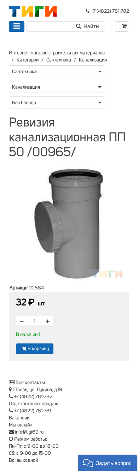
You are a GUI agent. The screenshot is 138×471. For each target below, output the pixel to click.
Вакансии (19, 418)
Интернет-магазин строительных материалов (57, 53)
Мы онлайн (20, 425)
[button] (107, 463)
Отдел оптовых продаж (33, 403)
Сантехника (58, 60)
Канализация (93, 60)
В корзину (38, 348)
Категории (28, 60)
